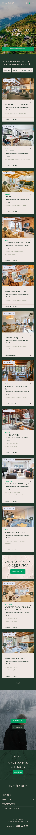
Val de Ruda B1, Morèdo (16, 104)
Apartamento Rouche (15, 291)
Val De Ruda (8, 102)
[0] (18, 321)
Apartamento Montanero (17, 532)
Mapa (8, 70)
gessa (6, 383)
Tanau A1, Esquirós (14, 337)
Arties (6, 289)
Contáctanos (18, 727)
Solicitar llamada (18, 571)
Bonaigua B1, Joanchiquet (17, 483)
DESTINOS (6, 795)
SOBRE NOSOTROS (11, 808)
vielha (6, 529)
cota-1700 (7, 335)
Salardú (7, 194)
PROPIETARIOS (8, 804)
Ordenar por (25, 70)
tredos (7, 656)
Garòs (7, 148)
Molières (9, 196)
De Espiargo (10, 150)
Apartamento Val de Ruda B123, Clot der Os (17, 608)
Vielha (6, 240)
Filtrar (15, 70)
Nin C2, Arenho (12, 435)
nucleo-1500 (8, 481)
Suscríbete (18, 772)
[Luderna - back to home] (8, 2)
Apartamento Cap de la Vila (18, 242)
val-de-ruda (8, 604)
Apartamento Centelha (16, 658)
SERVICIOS (7, 799)
